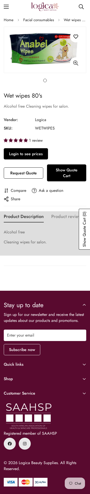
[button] (16, 140)
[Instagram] (25, 444)
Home (9, 20)
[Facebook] (10, 444)
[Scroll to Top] (81, 468)
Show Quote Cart (67, 173)
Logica (40, 120)
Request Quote (23, 173)
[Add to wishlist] (75, 36)
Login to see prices (26, 154)
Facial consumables (38, 20)
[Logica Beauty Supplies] (45, 6)
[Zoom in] (75, 63)
